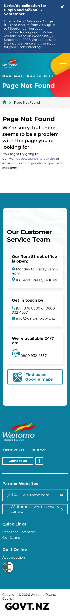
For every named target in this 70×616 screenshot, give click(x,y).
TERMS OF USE (13, 449)
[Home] (10, 67)
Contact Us (18, 461)
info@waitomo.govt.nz (42, 163)
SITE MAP (39, 449)
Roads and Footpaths (18, 532)
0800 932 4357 (33, 356)
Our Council (11, 538)
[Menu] (63, 63)
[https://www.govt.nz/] (27, 610)
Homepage (17, 158)
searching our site (41, 158)
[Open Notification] (62, 7)
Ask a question (13, 557)
